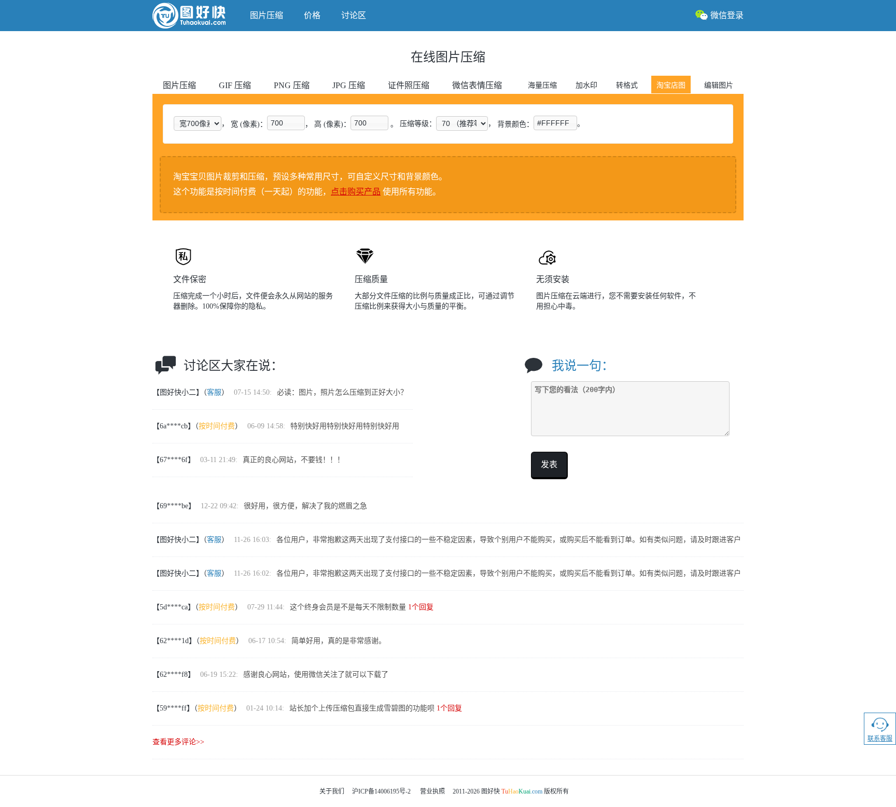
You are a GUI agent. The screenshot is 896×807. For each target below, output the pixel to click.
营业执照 (432, 791)
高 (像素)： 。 (356, 124)
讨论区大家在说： (233, 365)
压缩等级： (418, 124)
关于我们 (331, 791)
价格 (312, 15)
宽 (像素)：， (271, 124)
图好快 (196, 16)
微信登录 (727, 15)
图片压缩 (266, 15)
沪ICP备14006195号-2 (381, 791)
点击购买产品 (356, 191)
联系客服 (879, 738)
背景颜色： (515, 124)
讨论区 (353, 15)
